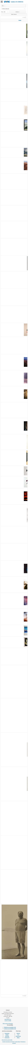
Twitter (7, 1034)
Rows (2, 11)
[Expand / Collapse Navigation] (2, 2)
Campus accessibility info (10, 1028)
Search (18, 1033)
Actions (17, 11)
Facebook (7, 1033)
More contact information (8, 1023)
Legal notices (17, 1041)
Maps (18, 1037)
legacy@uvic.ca (8, 1019)
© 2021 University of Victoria (8, 1041)
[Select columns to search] (3, 6)
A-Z (18, 1034)
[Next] (25, 17)
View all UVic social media (7, 1039)
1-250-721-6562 (7, 1020)
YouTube (7, 1036)
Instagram (7, 1037)
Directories (18, 1036)
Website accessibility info (10, 1027)
